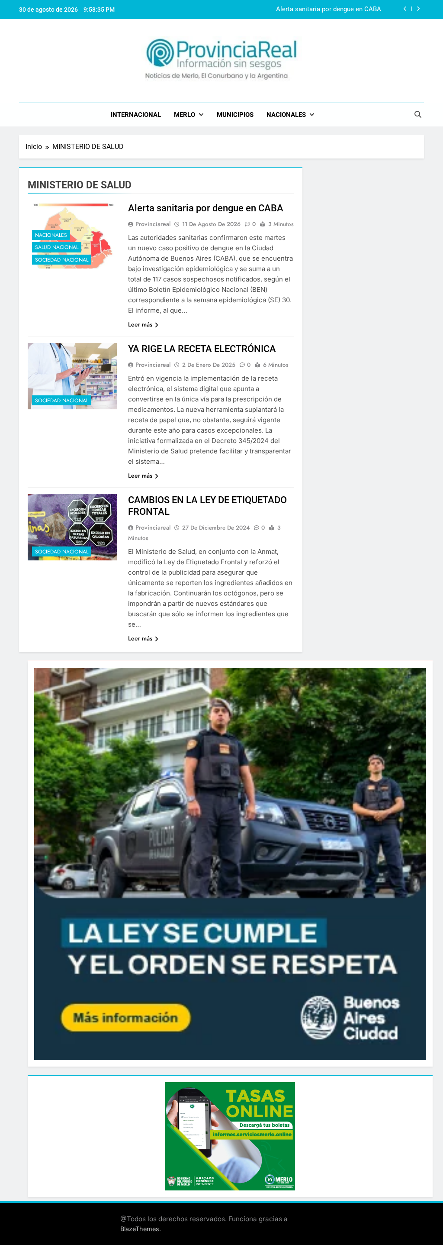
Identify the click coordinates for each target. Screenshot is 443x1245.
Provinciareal (152, 224)
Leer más (140, 324)
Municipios (235, 115)
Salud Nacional (56, 247)
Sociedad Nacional (61, 260)
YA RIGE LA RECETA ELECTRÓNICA (202, 348)
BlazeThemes (139, 1228)
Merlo (184, 115)
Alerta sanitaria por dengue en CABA (328, 9)
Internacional (136, 115)
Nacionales (286, 115)
